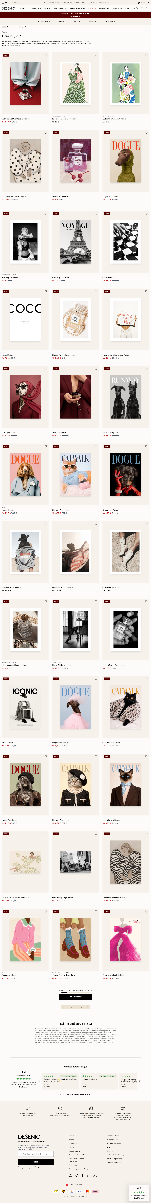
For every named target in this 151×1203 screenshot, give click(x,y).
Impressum (73, 1143)
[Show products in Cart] (146, 8)
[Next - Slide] (139, 1081)
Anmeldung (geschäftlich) (78, 1169)
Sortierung (109, 21)
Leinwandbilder (59, 8)
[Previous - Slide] (39, 1081)
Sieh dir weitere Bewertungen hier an (75, 1094)
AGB (108, 1147)
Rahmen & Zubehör (77, 8)
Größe (91, 21)
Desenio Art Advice (114, 1136)
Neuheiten (36, 8)
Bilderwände (104, 8)
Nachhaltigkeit (74, 1151)
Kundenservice (112, 1140)
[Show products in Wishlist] (142, 8)
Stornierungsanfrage (115, 1159)
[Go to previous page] (63, 1007)
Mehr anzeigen (75, 997)
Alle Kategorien (42, 21)
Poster (47, 8)
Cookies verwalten (114, 1163)
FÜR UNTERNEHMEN (132, 8)
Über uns (72, 1136)
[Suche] (137, 8)
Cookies (110, 1151)
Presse (71, 1140)
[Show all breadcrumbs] (4, 27)
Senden (36, 1162)
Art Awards (73, 1165)
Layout (75, 21)
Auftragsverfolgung (114, 1143)
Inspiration (118, 8)
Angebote (91, 8)
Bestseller (25, 8)
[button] (139, 1193)
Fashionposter (22, 27)
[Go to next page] (88, 1007)
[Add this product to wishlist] (46, 55)
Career (71, 1147)
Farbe (61, 21)
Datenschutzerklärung (32, 1167)
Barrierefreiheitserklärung (78, 1155)
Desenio (82, 1197)
